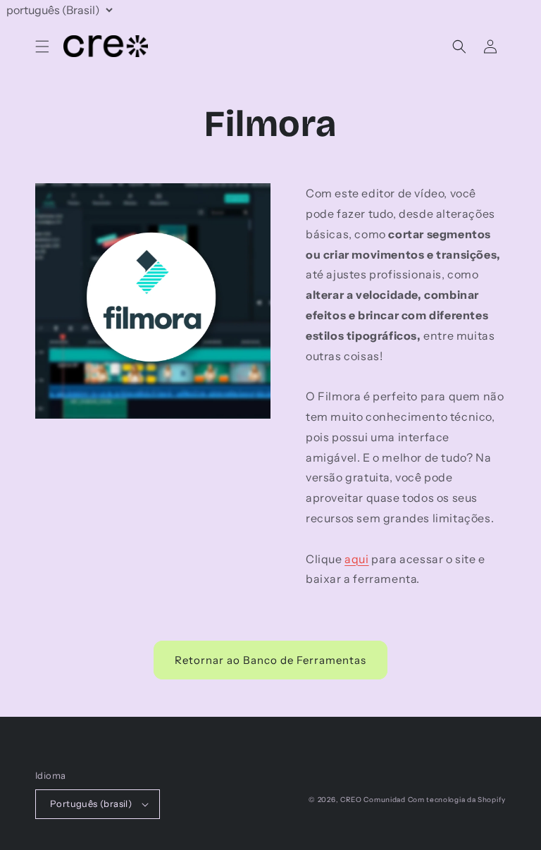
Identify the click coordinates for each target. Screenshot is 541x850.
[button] (42, 46)
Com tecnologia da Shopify (457, 799)
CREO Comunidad (373, 799)
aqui (356, 559)
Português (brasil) (91, 803)
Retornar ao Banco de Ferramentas (270, 660)
